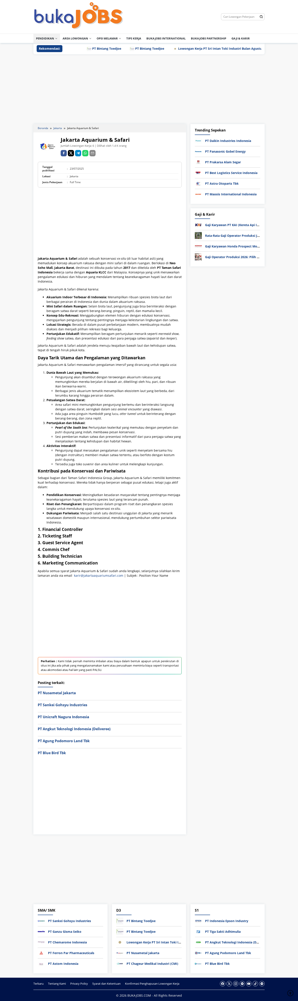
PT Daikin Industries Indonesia (228, 141)
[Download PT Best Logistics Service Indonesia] (198, 173)
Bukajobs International (166, 38)
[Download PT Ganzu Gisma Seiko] (41, 931)
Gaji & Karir (240, 38)
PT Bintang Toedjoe (87, 48)
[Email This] (92, 153)
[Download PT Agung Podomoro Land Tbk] (198, 953)
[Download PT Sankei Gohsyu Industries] (41, 921)
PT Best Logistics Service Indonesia (231, 173)
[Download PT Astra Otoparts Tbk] (198, 183)
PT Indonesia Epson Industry (226, 921)
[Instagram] (235, 983)
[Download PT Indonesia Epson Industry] (198, 921)
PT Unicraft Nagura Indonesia (63, 717)
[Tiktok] (255, 983)
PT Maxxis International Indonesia (231, 194)
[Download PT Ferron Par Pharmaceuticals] (41, 953)
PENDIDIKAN (45, 38)
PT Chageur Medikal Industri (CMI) (152, 964)
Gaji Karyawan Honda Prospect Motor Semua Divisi (243, 246)
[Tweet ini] (71, 153)
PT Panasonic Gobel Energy (225, 151)
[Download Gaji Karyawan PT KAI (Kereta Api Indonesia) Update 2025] (198, 224)
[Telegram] (78, 153)
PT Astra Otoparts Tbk (222, 183)
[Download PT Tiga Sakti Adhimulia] (198, 931)
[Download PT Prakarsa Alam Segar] (198, 162)
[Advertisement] (149, 89)
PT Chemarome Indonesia (67, 942)
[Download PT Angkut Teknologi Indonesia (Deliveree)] (198, 942)
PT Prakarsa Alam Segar (223, 162)
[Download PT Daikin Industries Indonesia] (198, 140)
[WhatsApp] (85, 153)
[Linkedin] (242, 983)
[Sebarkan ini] (64, 153)
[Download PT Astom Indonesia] (41, 963)
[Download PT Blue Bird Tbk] (198, 963)
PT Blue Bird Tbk (52, 752)
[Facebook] (222, 983)
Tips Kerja (133, 38)
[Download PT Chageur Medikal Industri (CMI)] (119, 963)
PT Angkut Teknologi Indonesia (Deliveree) (74, 728)
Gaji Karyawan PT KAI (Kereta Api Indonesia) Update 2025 (248, 225)
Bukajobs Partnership (208, 38)
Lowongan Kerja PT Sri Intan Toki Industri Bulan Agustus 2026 (205, 48)
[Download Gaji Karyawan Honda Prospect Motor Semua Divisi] (198, 246)
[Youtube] (249, 983)
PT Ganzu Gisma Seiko (64, 931)
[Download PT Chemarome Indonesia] (41, 942)
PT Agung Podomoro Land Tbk (64, 740)
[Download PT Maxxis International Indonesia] (198, 194)
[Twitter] (229, 983)
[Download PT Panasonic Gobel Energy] (198, 151)
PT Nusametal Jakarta (57, 693)
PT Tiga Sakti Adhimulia (223, 931)
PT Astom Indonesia (63, 964)
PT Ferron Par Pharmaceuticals (71, 953)
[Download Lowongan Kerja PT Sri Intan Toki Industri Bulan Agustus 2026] (119, 942)
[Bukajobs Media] (78, 16)
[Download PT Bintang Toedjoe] (119, 921)
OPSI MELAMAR (107, 38)
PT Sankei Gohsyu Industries (62, 705)
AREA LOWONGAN (75, 38)
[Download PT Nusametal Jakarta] (119, 953)
